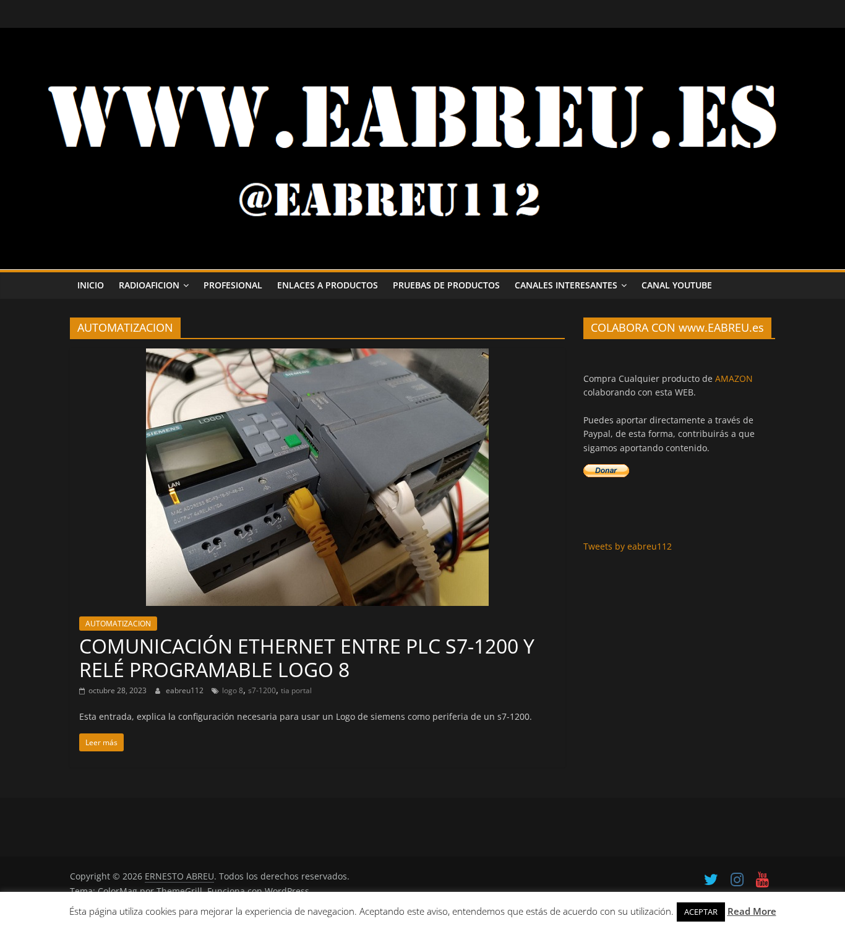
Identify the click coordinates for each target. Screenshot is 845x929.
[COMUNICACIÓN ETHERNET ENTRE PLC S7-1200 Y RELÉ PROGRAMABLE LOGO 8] (317, 356)
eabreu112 (185, 690)
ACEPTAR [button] (701, 911)
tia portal (296, 690)
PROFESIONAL (233, 285)
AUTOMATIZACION (118, 623)
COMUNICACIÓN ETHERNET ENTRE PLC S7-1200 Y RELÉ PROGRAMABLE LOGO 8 (306, 658)
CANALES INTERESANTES (566, 285)
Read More (751, 911)
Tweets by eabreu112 (627, 546)
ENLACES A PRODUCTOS (327, 285)
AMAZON (734, 378)
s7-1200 (262, 690)
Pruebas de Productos (446, 285)
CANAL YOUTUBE (676, 285)
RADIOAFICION (149, 285)
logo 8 (232, 690)
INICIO (90, 285)
